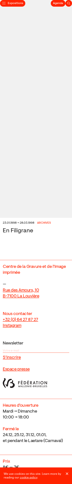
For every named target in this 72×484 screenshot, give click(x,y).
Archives (44, 222)
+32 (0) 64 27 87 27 (20, 320)
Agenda (58, 3)
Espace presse (16, 369)
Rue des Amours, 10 (21, 290)
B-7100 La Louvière (21, 296)
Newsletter (13, 343)
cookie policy (28, 477)
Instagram (12, 325)
